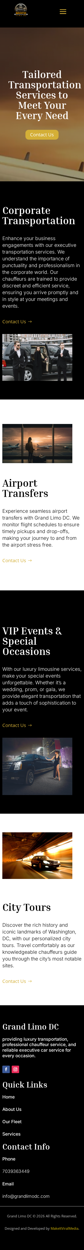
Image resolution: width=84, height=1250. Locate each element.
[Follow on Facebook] (6, 1069)
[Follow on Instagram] (15, 1069)
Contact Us (42, 134)
